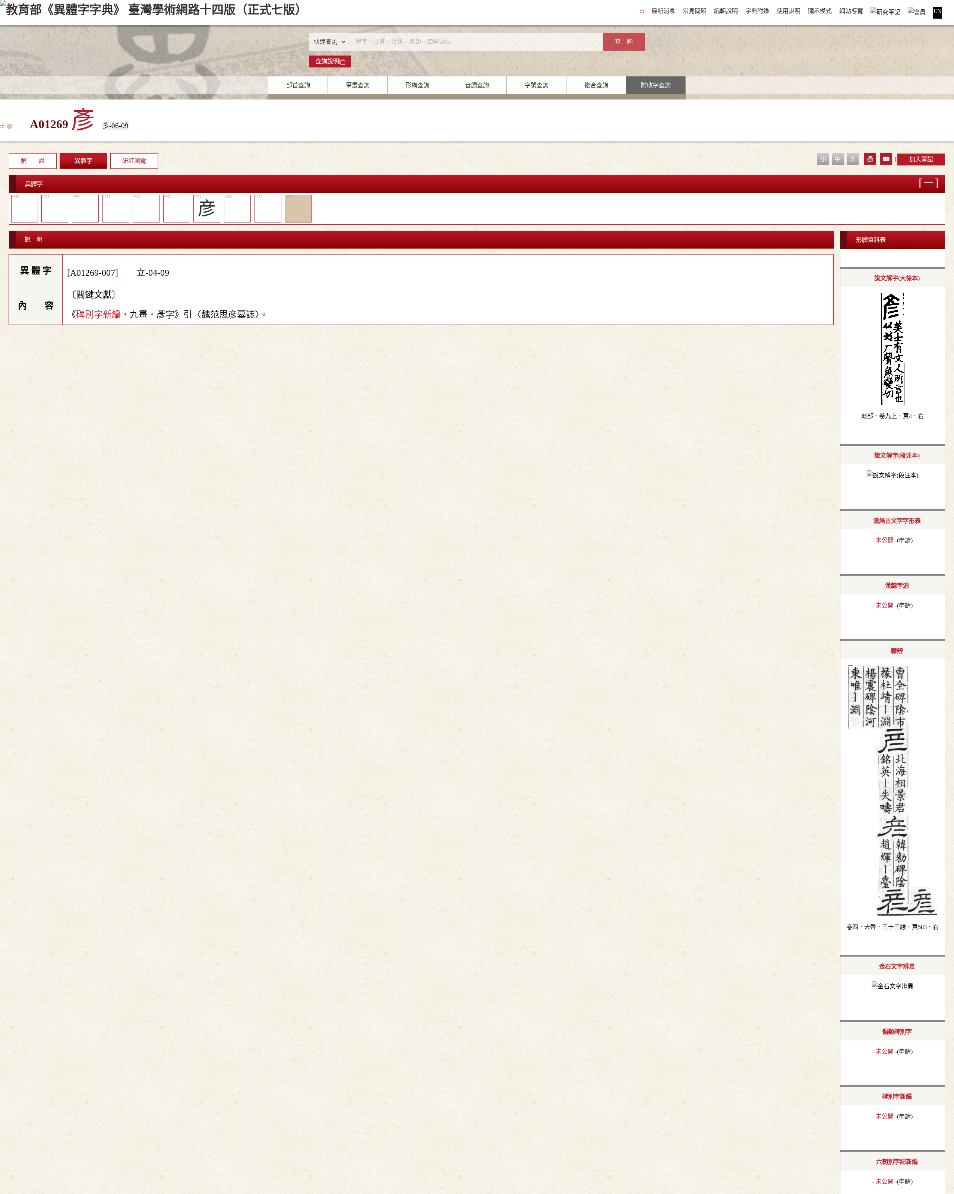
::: (641, 11)
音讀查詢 (477, 85)
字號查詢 (537, 85)
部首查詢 (298, 85)
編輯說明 (726, 11)
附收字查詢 (656, 85)
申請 (905, 540)
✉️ (886, 159)
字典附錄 (757, 11)
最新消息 (663, 11)
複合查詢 (596, 85)
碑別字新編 (98, 314)
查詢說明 (327, 61)
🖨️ (870, 159)
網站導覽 (851, 11)
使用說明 (788, 11)
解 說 (33, 161)
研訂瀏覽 (134, 161)
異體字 (83, 161)
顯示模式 (820, 11)
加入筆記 (921, 159)
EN (938, 11)
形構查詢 (417, 85)
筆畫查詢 (358, 85)
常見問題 (695, 11)
